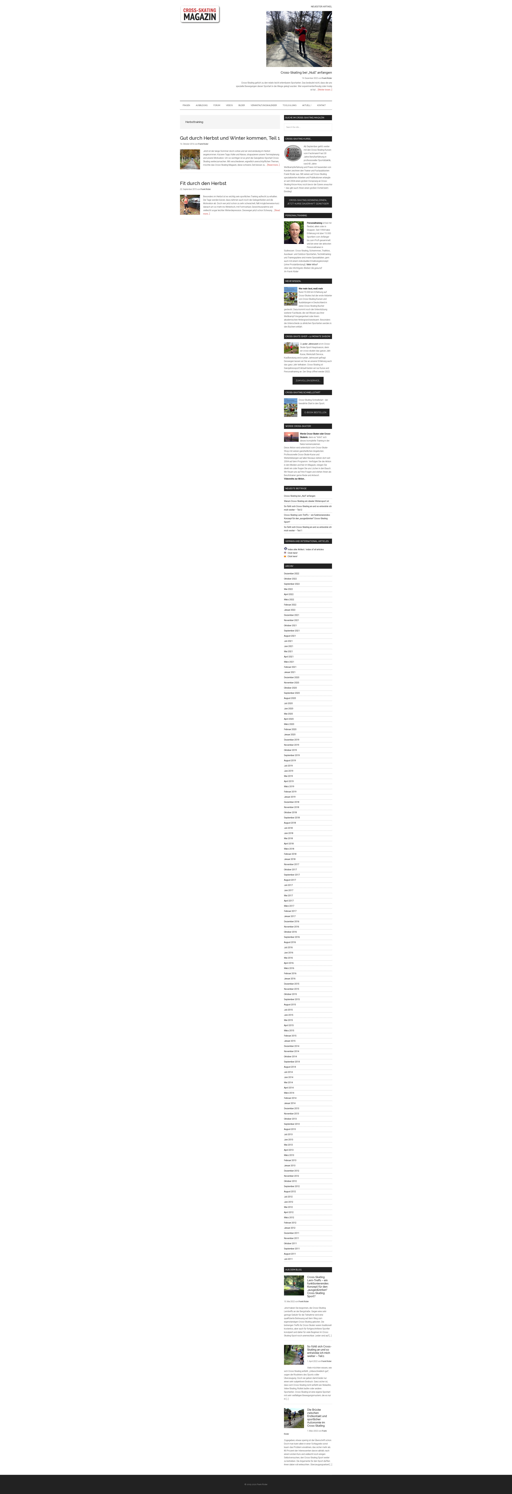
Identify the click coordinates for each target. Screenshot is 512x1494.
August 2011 (290, 1254)
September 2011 (292, 1248)
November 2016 (291, 926)
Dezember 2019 (291, 739)
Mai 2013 (288, 1145)
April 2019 (289, 781)
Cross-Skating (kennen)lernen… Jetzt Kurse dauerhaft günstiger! (308, 202)
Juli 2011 (288, 1259)
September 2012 (292, 1186)
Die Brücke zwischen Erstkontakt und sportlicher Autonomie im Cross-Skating (317, 1417)
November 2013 (291, 1113)
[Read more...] (273, 165)
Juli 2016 (288, 947)
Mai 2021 (288, 651)
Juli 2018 (288, 828)
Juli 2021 (288, 641)
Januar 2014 (289, 1103)
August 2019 (290, 760)
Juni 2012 (288, 1202)
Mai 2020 (288, 714)
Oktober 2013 (290, 1119)
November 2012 (291, 1176)
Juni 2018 (288, 833)
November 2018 (291, 807)
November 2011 (291, 1238)
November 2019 (291, 745)
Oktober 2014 (290, 1056)
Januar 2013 (289, 1165)
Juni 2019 (288, 771)
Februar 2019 (290, 791)
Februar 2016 (290, 973)
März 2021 (289, 662)
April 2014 (289, 1087)
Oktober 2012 (290, 1181)
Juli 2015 (288, 1010)
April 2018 (289, 843)
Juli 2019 (288, 765)
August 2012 (290, 1191)
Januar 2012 (289, 1228)
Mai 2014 (288, 1082)
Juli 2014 (288, 1072)
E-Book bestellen (315, 412)
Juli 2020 (288, 703)
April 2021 (289, 656)
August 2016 (290, 942)
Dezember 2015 (291, 984)
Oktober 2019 (290, 750)
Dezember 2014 (291, 1046)
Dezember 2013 (291, 1108)
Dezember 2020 (291, 677)
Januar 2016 (289, 978)
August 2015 (290, 1004)
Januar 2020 (289, 734)
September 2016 (292, 937)
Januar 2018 (289, 859)
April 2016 (289, 963)
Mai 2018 (288, 838)
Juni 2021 (288, 646)
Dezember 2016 (291, 921)
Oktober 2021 (290, 625)
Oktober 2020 (290, 688)
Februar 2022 (290, 604)
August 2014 (290, 1067)
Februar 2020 (290, 729)
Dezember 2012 (291, 1171)
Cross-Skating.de (205, 14)
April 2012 (289, 1212)
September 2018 (292, 817)
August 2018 (290, 823)
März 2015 (289, 1030)
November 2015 (291, 989)
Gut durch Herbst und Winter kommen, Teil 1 (230, 138)
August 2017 (290, 880)
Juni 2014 (288, 1077)
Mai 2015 (288, 1020)
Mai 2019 (288, 776)
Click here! (292, 553)
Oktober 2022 (290, 578)
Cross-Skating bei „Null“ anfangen (306, 72)
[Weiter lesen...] (325, 89)
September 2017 (292, 874)
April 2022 (289, 594)
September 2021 (292, 630)
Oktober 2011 (290, 1243)
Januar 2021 (289, 672)
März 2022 (289, 599)
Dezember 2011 (291, 1233)
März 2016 (289, 968)
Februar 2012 (290, 1222)
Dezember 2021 (291, 615)
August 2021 (290, 636)
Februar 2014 (290, 1098)
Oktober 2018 (290, 812)
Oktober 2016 (290, 932)
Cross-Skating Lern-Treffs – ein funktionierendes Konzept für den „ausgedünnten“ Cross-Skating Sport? (307, 518)
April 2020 (289, 719)
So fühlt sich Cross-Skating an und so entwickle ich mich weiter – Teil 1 (319, 1351)
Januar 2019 (289, 797)
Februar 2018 (290, 854)
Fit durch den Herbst (203, 183)
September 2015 (292, 999)
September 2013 (292, 1124)
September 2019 (292, 755)
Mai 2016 (288, 958)
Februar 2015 (290, 1035)
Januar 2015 (289, 1041)
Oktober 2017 (290, 869)
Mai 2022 (288, 589)
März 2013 (289, 1155)
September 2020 (292, 693)
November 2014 (291, 1051)
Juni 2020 (288, 708)
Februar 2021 (290, 667)
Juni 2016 (288, 952)
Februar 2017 (290, 911)
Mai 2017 (288, 895)
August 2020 (290, 698)
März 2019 (289, 786)
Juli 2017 (288, 885)
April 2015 (289, 1025)
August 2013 (290, 1129)
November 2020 (291, 682)
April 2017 (289, 900)
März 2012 (289, 1217)
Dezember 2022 (291, 573)
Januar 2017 (289, 916)
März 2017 (289, 906)
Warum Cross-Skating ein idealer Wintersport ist (306, 501)
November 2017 (291, 864)
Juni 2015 (288, 1015)
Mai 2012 (288, 1207)
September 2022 (292, 584)
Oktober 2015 (290, 994)
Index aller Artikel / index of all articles (305, 549)
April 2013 (289, 1150)
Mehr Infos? (312, 264)
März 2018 (289, 849)
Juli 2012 (288, 1196)
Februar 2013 (290, 1160)
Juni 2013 (288, 1139)
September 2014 (292, 1061)
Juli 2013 (288, 1134)
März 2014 (289, 1093)
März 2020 (289, 724)
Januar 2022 (289, 610)
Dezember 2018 (291, 802)
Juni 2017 (288, 890)
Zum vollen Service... (308, 380)
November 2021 (291, 620)
